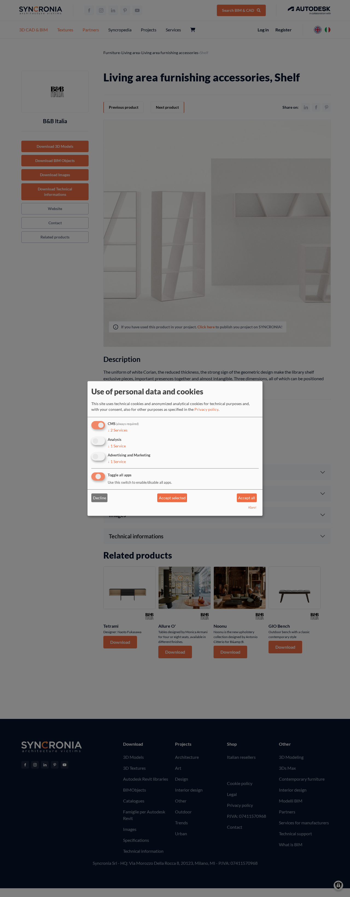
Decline (99, 497)
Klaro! (252, 507)
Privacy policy (206, 409)
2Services (117, 430)
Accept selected (172, 497)
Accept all (246, 497)
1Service (117, 446)
